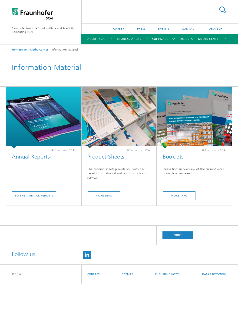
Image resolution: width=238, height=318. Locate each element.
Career (119, 28)
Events (163, 28)
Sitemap (127, 274)
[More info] (119, 118)
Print (177, 235)
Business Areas (128, 39)
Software (160, 39)
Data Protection (214, 274)
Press (141, 28)
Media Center (209, 39)
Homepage (19, 49)
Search (222, 10)
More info (104, 195)
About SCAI (96, 39)
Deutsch (216, 28)
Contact (189, 28)
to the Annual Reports (34, 195)
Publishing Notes (167, 274)
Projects (185, 39)
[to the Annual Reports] (43, 118)
